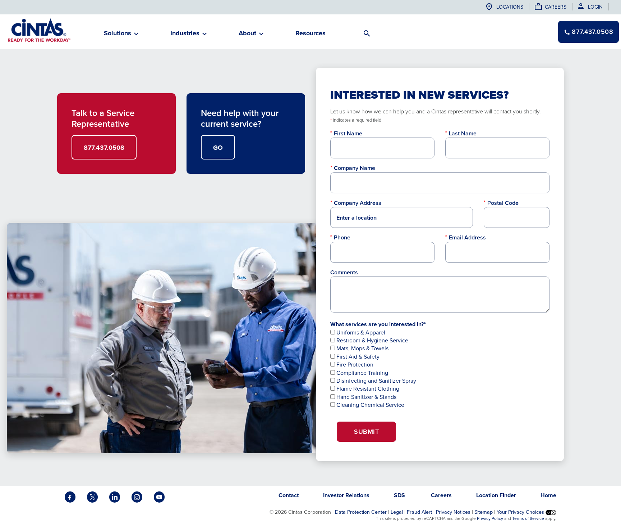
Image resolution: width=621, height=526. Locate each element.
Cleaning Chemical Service (369, 405)
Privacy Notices (453, 512)
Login (595, 7)
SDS (400, 495)
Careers (555, 7)
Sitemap (483, 512)
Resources (310, 33)
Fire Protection (354, 364)
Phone (342, 237)
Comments (344, 272)
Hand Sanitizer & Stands (365, 397)
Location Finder (496, 495)
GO (218, 147)
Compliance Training (361, 373)
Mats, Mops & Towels (361, 348)
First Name (348, 133)
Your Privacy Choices (521, 512)
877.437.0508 (104, 147)
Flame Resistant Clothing (367, 389)
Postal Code (503, 203)
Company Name (354, 168)
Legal (397, 512)
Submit (366, 431)
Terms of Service (528, 518)
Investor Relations (346, 495)
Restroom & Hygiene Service (371, 340)
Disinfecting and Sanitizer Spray (375, 381)
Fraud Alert (419, 512)
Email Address (467, 237)
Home (548, 495)
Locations (509, 7)
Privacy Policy (490, 518)
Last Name (463, 133)
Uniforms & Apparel (360, 332)
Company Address (357, 203)
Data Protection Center (361, 512)
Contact (289, 495)
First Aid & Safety (357, 356)
